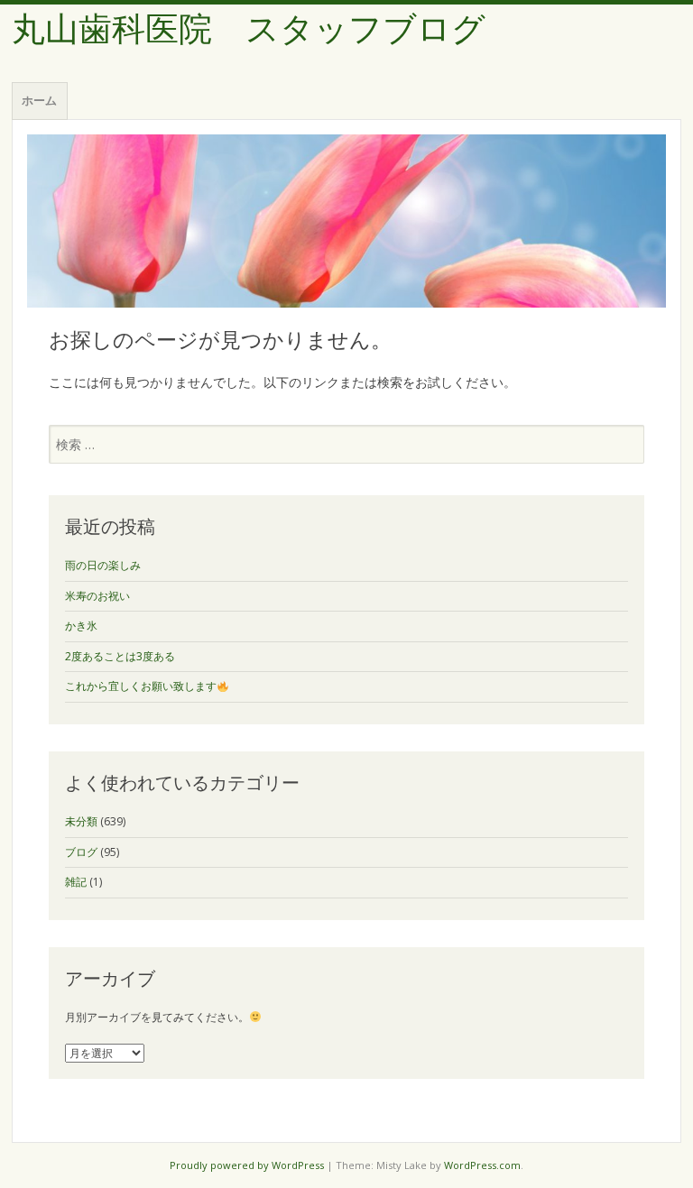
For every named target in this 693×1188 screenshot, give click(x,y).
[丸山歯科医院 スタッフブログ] (346, 221)
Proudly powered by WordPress (247, 1165)
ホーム (39, 100)
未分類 (81, 821)
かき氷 (81, 625)
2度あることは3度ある (120, 656)
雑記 (76, 881)
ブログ (81, 852)
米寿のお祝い (97, 595)
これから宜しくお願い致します (141, 686)
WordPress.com (482, 1165)
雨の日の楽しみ (103, 565)
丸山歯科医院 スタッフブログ (248, 29)
